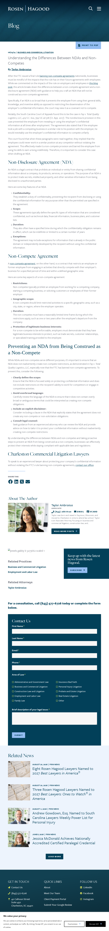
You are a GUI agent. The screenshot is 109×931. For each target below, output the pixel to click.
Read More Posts (64, 531)
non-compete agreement (22, 263)
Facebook (88, 893)
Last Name (18, 638)
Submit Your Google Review (58, 904)
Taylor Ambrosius (21, 69)
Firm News (55, 764)
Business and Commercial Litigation (36, 52)
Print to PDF (90, 45)
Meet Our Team (52, 893)
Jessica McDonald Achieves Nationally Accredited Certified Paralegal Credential (63, 840)
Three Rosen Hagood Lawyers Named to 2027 (63, 794)
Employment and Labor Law (22, 572)
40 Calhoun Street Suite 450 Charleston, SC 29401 (22, 902)
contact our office (85, 465)
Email (80, 511)
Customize (73, 924)
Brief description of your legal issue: (31, 709)
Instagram (88, 899)
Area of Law (18, 674)
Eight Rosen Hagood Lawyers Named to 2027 (62, 771)
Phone (16, 662)
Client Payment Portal (55, 899)
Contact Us (17, 887)
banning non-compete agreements (57, 76)
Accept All (94, 924)
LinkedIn (87, 887)
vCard (93, 511)
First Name (18, 626)
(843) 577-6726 (19, 893)
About (47, 887)
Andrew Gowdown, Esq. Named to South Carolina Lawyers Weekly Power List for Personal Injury (63, 817)
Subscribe (76, 570)
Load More (54, 856)
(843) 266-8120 (63, 511)
